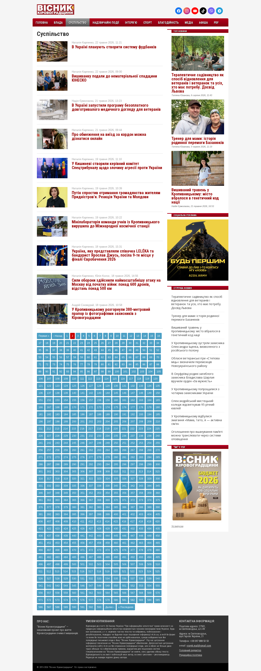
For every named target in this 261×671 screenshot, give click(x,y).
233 (99, 435)
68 (144, 357)
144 (107, 393)
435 (158, 528)
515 (74, 571)
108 (57, 378)
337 (91, 485)
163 (141, 400)
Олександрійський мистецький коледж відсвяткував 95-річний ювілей (192, 404)
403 (141, 514)
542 (49, 585)
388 (141, 507)
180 (158, 407)
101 (125, 371)
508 (141, 564)
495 (158, 557)
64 (116, 357)
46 (116, 350)
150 (158, 393)
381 (82, 507)
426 (82, 528)
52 (157, 350)
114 (106, 378)
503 (99, 564)
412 (90, 521)
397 (91, 514)
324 (107, 478)
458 (99, 542)
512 (49, 571)
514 (65, 571)
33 (150, 343)
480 (158, 550)
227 (49, 435)
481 (41, 557)
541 (41, 585)
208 (141, 421)
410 (74, 521)
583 (141, 600)
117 (131, 378)
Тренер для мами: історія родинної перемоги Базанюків (197, 140)
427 (91, 528)
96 (88, 371)
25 (95, 343)
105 (159, 371)
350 (74, 493)
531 (82, 578)
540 (158, 578)
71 (40, 364)
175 (116, 407)
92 (60, 371)
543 (57, 585)
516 (82, 571)
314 (149, 471)
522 (132, 571)
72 (46, 364)
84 (130, 364)
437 (49, 535)
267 (132, 450)
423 (57, 528)
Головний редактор (190, 650)
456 (82, 542)
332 (49, 485)
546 (82, 585)
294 (107, 464)
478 (141, 550)
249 (107, 443)
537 (132, 578)
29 (123, 343)
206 (124, 421)
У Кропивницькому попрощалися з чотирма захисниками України (195, 391)
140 (74, 393)
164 (149, 400)
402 (132, 514)
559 (66, 592)
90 (46, 371)
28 (116, 343)
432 (132, 528)
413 (99, 521)
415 (116, 521)
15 (151, 335)
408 (57, 521)
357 (132, 493)
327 (132, 478)
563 (99, 592)
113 (98, 378)
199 (66, 421)
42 (88, 350)
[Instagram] (186, 10)
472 (91, 550)
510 (158, 564)
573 (57, 600)
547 (91, 585)
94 (74, 371)
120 (155, 378)
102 (134, 371)
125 (74, 385)
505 (116, 564)
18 (46, 343)
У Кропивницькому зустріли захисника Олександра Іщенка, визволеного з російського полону (197, 346)
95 (81, 371)
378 (57, 507)
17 (40, 343)
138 (57, 393)
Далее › (109, 607)
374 (149, 500)
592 (91, 607)
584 (149, 600)
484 (66, 557)
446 (124, 535)
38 (60, 350)
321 (82, 478)
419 (149, 521)
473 (99, 550)
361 (41, 500)
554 (149, 585)
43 (95, 350)
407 (49, 521)
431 (124, 528)
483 (57, 557)
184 (66, 414)
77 (81, 364)
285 (158, 457)
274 (66, 457)
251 (124, 443)
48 (130, 350)
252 (132, 443)
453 (57, 542)
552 (132, 585)
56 (60, 357)
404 (149, 514)
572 (49, 600)
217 (90, 428)
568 (141, 592)
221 (124, 428)
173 (99, 407)
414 (107, 521)
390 (158, 507)
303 (57, 471)
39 (67, 350)
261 (82, 450)
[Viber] (211, 10)
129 (107, 385)
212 (49, 428)
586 (41, 607)
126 (82, 385)
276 (82, 457)
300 (158, 464)
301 (41, 471)
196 (41, 421)
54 (46, 357)
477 (132, 550)
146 (124, 393)
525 (157, 571)
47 (123, 350)
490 (116, 557)
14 (144, 335)
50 (144, 350)
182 (49, 414)
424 (66, 528)
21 (67, 343)
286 (41, 464)
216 (82, 428)
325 (116, 478)
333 (57, 485)
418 (141, 521)
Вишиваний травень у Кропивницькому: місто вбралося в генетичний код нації (195, 196)
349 (66, 493)
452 (49, 542)
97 (95, 371)
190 (116, 414)
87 (150, 364)
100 (117, 371)
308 (99, 471)
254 (149, 443)
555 (158, 585)
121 (41, 385)
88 (157, 364)
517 (90, 571)
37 (53, 350)
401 (124, 514)
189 (107, 414)
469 (66, 550)
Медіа (189, 22)
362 (49, 500)
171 (82, 407)
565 (116, 592)
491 (124, 557)
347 (49, 493)
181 (41, 414)
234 (107, 435)
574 (66, 600)
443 (99, 535)
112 (90, 378)
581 (124, 600)
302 (49, 471)
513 (57, 571)
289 (66, 464)
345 (158, 485)
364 (66, 500)
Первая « (44, 335)
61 (95, 357)
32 (144, 343)
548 (99, 585)
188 (99, 414)
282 (132, 457)
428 (99, 528)
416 (124, 521)
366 (82, 500)
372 (132, 500)
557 (49, 592)
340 (116, 485)
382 (91, 507)
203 (99, 421)
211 (41, 428)
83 (123, 364)
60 (88, 357)
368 (99, 500)
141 (82, 393)
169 (66, 407)
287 (49, 464)
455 (74, 542)
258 (57, 450)
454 (66, 542)
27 (109, 343)
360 (158, 493)
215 (74, 428)
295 (116, 464)
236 (124, 435)
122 (49, 385)
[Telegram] (219, 10)
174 (107, 407)
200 (74, 421)
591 (82, 607)
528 (57, 578)
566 (124, 592)
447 (132, 535)
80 (102, 364)
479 (149, 550)
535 (116, 578)
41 (81, 350)
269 (149, 450)
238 (141, 435)
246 (82, 443)
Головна (42, 22)
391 (41, 514)
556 (41, 592)
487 (91, 557)
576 (82, 600)
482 (49, 557)
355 (116, 493)
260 (74, 450)
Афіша (203, 22)
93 (67, 371)
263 (99, 450)
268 (141, 450)
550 (116, 585)
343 (141, 485)
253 (141, 443)
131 (124, 385)
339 (107, 485)
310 (116, 471)
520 (116, 571)
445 (116, 535)
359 (149, 493)
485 (74, 557)
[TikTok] (203, 10)
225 (157, 428)
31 (137, 343)
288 (57, 464)
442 (91, 535)
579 (107, 600)
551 (124, 585)
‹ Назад (57, 335)
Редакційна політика (190, 655)
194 (149, 414)
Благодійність (168, 22)
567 (132, 592)
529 (66, 578)
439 (66, 535)
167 (49, 407)
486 (82, 557)
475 (116, 550)
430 (116, 528)
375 (158, 500)
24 (88, 343)
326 (124, 478)
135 (158, 385)
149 (149, 393)
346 (41, 493)
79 (95, 364)
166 (41, 407)
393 (57, 514)
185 (74, 414)
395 (74, 514)
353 (99, 493)
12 (130, 335)
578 (99, 600)
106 (41, 378)
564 (107, 592)
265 (116, 450)
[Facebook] (178, 10)
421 (41, 528)
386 (124, 507)
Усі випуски (177, 526)
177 (132, 407)
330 (158, 478)
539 (149, 578)
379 (66, 507)
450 (158, 535)
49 (137, 350)
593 (99, 607)
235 (116, 435)
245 (74, 443)
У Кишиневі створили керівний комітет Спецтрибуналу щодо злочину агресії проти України (117, 165)
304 (66, 471)
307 (91, 471)
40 (74, 350)
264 (107, 450)
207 (132, 421)
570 (158, 592)
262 (91, 450)
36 (46, 350)
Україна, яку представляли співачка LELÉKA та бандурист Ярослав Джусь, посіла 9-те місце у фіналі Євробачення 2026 (113, 255)
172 (91, 407)
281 (124, 457)
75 (67, 364)
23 (81, 343)
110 (74, 378)
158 (99, 400)
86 (144, 364)
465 (158, 542)
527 (49, 578)
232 (91, 435)
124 (66, 385)
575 (74, 600)
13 (137, 335)
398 (99, 514)
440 (74, 535)
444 (107, 535)
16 (158, 335)
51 (150, 350)
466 (41, 550)
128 (99, 385)
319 (66, 478)
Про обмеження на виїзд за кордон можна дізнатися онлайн (109, 136)
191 (124, 414)
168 (57, 407)
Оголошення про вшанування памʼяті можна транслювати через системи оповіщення (197, 435)
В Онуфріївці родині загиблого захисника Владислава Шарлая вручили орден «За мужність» (192, 377)
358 (141, 493)
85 (137, 364)
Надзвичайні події (106, 22)
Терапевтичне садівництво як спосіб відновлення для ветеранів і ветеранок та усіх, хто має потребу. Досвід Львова (197, 83)
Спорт (147, 22)
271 (41, 457)
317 (49, 478)
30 (130, 343)
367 (91, 500)
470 (74, 550)
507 (132, 564)
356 (124, 493)
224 (149, 428)
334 (66, 485)
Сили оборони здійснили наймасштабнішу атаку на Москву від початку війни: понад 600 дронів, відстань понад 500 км (116, 284)
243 (57, 443)
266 (124, 450)
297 (132, 464)
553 (141, 585)
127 (91, 385)
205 (116, 421)
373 (141, 500)
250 (116, 443)
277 (91, 457)
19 (53, 343)
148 (141, 393)
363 (57, 500)
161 (124, 400)
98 (102, 371)
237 (132, 435)
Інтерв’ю (131, 22)
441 (82, 535)
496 (41, 564)
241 (41, 443)
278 (99, 457)
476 (124, 550)
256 (41, 450)
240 (158, 435)
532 (91, 578)
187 (91, 414)
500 (74, 564)
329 (149, 478)
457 (91, 542)
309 (107, 471)
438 (57, 535)
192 (132, 414)
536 (124, 578)
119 (147, 378)
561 (82, 592)
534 (107, 578)
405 (158, 514)
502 (91, 564)
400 (116, 514)
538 (141, 578)
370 (116, 500)
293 (99, 464)
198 (57, 421)
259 (66, 450)
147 (132, 393)
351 (82, 493)
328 (141, 478)
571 (41, 600)
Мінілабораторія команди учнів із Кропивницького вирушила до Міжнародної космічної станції (115, 223)
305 (74, 471)
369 (107, 500)
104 (150, 371)
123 (57, 385)
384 (107, 507)
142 (91, 393)
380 (74, 507)
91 (53, 371)
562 (91, 592)
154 (66, 400)
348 (57, 493)
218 (99, 428)
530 (74, 578)
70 (157, 357)
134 (149, 385)
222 (132, 428)
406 (41, 521)
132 (132, 385)
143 (99, 393)
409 (66, 521)
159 (107, 400)
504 (107, 564)
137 (49, 393)
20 (60, 343)
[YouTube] (194, 10)
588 (57, 607)
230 (74, 435)
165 (158, 400)
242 (49, 443)
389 (149, 507)
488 (99, 557)
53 (40, 357)
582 (132, 600)
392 (49, 514)
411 (82, 521)
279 (107, 457)
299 (149, 464)
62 (102, 357)
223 (141, 428)
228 (57, 435)
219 (107, 428)
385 (116, 507)
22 (74, 343)
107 (49, 378)
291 (82, 464)
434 (149, 528)
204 (107, 421)
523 (141, 571)
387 (132, 507)
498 (57, 564)
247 (91, 443)
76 (74, 364)
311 (124, 471)
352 (91, 493)
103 (142, 371)
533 (99, 578)
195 (158, 414)
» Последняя (125, 607)
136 (41, 393)
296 (124, 464)
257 (49, 450)
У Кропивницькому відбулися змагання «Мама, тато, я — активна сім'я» (196, 419)
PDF (216, 22)
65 (123, 357)
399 (107, 514)
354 (107, 493)
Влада (58, 22)
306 (82, 471)
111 (82, 378)
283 (141, 457)
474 (107, 550)
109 (66, 378)
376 (41, 507)
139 (66, 393)
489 (107, 557)
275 (74, 457)
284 (149, 457)
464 (149, 542)
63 (109, 357)
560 (74, 592)
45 (109, 350)
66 (130, 357)
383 (99, 507)
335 (74, 485)
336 (82, 485)
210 (158, 421)
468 (57, 550)
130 (116, 385)
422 (49, 528)
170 (74, 407)
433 (141, 528)
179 (149, 407)
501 (82, 564)
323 (99, 478)
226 (41, 435)
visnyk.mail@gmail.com (199, 645)
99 (109, 371)
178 (141, 407)
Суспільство (77, 22)
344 (149, 485)
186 (82, 414)
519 (107, 571)
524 (149, 571)
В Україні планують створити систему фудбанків (114, 46)
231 (82, 435)
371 (124, 500)
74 (60, 364)
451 (41, 542)
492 (132, 557)
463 (141, 542)
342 (132, 485)
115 (115, 378)
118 (139, 378)
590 (74, 607)
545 (74, 585)
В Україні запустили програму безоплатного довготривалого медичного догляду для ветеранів (116, 107)
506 (124, 564)
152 (49, 400)
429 (107, 528)
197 (49, 421)
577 (91, 600)
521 (124, 571)
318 (57, 478)
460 (116, 542)
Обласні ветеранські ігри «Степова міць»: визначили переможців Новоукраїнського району (195, 362)
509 (149, 564)
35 (40, 350)
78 (88, 364)
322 (91, 478)
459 (107, 542)
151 (41, 400)
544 (66, 585)
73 (53, 364)
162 (132, 400)
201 (82, 421)
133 (141, 385)
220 (116, 428)
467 (49, 550)
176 (124, 407)
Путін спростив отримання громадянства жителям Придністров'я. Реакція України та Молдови (116, 194)
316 (41, 478)
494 (149, 557)
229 (66, 435)
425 (74, 528)
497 (49, 564)
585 (158, 600)
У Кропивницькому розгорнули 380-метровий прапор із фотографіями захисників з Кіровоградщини (111, 313)
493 (141, 557)
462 (132, 542)
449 (149, 535)
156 (82, 400)
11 (124, 335)
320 (74, 478)
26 (102, 343)
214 (65, 428)
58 (74, 357)
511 (41, 571)
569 (149, 592)
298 (141, 464)
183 (57, 414)
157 (91, 400)
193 (141, 414)
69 (150, 357)
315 (157, 471)
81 (109, 364)
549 (107, 585)
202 (91, 421)
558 (57, 592)
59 (81, 357)
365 (74, 500)
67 (137, 357)
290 (74, 464)
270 (158, 450)
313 (141, 471)
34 (157, 343)
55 (53, 357)
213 (57, 428)
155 (74, 400)
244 (66, 443)
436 (41, 535)
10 (117, 335)
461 (124, 542)
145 (116, 393)
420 (157, 521)
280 (116, 457)
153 (57, 400)
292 (91, 464)
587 (49, 607)
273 (57, 457)
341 (124, 485)
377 (49, 507)
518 (99, 571)
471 (82, 550)
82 (116, 364)
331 (41, 485)
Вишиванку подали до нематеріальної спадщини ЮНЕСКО (114, 78)
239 (149, 435)
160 (116, 400)
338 (99, 485)
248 (99, 443)
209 (149, 421)
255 (158, 443)
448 (141, 535)
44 (102, 350)
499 (66, 564)
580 (116, 600)
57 (67, 357)
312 (132, 471)
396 (82, 514)
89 (40, 371)
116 (123, 378)
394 (66, 514)
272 (49, 457)
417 (132, 521)
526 (41, 578)
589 (66, 607)
